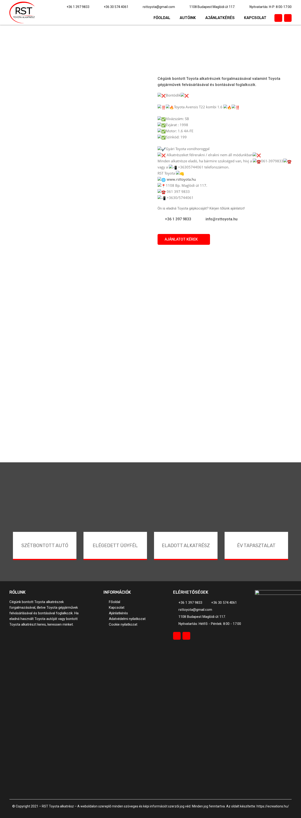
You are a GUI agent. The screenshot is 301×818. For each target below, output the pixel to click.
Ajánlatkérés (220, 18)
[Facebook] (278, 18)
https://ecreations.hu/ (273, 806)
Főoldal (162, 18)
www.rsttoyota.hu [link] (181, 179)
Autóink (188, 18)
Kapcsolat (255, 18)
